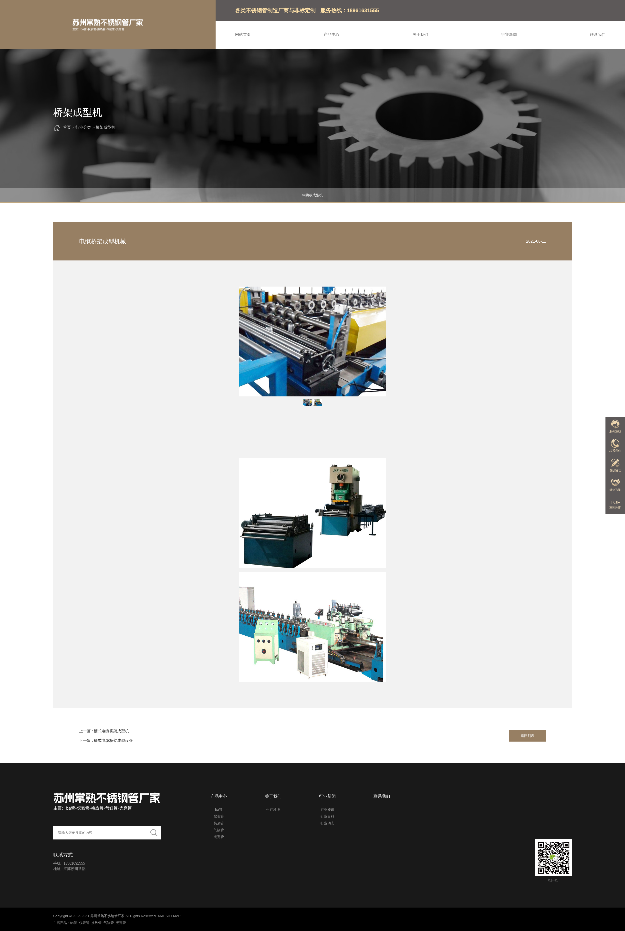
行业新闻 (509, 34)
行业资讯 (327, 809)
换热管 (219, 823)
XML (161, 916)
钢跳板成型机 (312, 195)
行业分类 (83, 127)
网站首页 (243, 34)
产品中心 (331, 34)
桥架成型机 (105, 127)
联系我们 (597, 34)
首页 (67, 127)
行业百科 (327, 816)
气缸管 (219, 830)
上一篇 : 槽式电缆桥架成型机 (104, 731)
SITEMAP (173, 916)
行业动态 (327, 823)
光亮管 (219, 837)
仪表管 (219, 816)
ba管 (218, 809)
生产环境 (273, 809)
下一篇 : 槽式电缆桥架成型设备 (106, 740)
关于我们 (420, 34)
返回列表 (527, 736)
